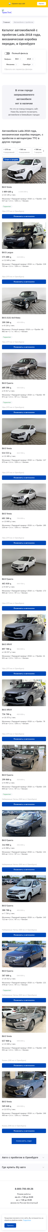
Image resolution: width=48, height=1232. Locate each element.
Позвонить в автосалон (24, 216)
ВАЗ (16, 59)
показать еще (24, 1141)
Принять (10, 1225)
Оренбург (27, 64)
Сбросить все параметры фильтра (18, 69)
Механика (10, 64)
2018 (29, 59)
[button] (43, 150)
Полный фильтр (20, 53)
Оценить (41, 3)
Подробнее (27, 1220)
